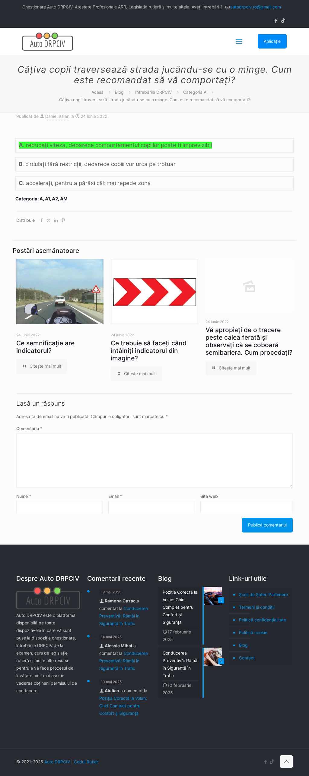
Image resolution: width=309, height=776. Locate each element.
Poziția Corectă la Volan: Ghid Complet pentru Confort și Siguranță (123, 706)
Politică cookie (253, 632)
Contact (247, 657)
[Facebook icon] (275, 21)
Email (115, 496)
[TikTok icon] (283, 21)
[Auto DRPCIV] (47, 41)
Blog (119, 92)
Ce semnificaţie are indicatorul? (45, 346)
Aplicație (272, 41)
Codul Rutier (86, 761)
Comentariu (29, 428)
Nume (23, 496)
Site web (209, 496)
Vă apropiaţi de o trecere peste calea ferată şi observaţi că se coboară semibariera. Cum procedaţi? (248, 341)
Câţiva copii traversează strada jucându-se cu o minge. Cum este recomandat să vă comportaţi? (154, 99)
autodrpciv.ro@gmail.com (255, 6)
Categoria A (194, 92)
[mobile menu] (239, 41)
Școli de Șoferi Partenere (263, 594)
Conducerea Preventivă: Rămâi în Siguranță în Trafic (123, 616)
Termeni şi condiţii (256, 607)
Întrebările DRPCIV (153, 92)
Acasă (97, 92)
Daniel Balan (57, 116)
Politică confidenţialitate (262, 619)
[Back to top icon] (286, 761)
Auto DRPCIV (57, 761)
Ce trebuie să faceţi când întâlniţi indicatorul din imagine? (148, 350)
